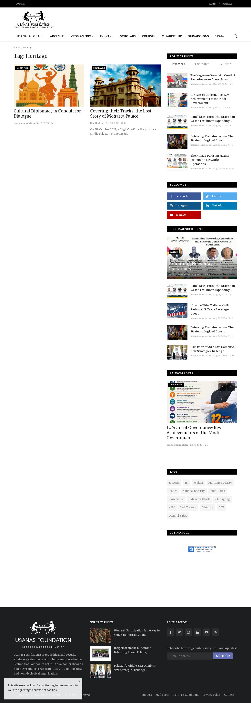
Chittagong (222, 499)
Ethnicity (207, 507)
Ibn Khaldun (97, 123)
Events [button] (106, 36)
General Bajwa (178, 515)
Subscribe (223, 656)
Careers (229, 695)
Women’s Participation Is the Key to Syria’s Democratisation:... (137, 633)
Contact (20, 3)
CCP (221, 507)
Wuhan (198, 482)
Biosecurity (176, 499)
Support (147, 695)
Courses (148, 36)
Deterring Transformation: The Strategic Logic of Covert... (212, 138)
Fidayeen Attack (199, 499)
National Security (194, 491)
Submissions (198, 36)
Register (227, 3)
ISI (186, 482)
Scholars (128, 36)
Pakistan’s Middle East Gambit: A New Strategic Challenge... (212, 349)
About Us (57, 36)
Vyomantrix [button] (81, 36)
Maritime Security (220, 482)
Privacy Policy (212, 695)
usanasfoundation (24, 123)
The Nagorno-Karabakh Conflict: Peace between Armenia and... (213, 77)
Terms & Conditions (186, 695)
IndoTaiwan (188, 507)
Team (219, 36)
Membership (172, 36)
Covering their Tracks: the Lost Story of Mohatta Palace (121, 114)
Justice (173, 491)
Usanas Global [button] (29, 36)
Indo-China (217, 491)
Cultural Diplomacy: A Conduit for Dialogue (47, 114)
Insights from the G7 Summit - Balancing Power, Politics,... (133, 650)
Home (17, 47)
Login (212, 3)
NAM (172, 507)
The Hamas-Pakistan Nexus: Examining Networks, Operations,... (209, 160)
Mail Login (162, 695)
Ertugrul (174, 482)
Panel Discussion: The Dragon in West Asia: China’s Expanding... (212, 119)
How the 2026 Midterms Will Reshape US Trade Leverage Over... (209, 309)
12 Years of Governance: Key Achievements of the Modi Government (209, 99)
